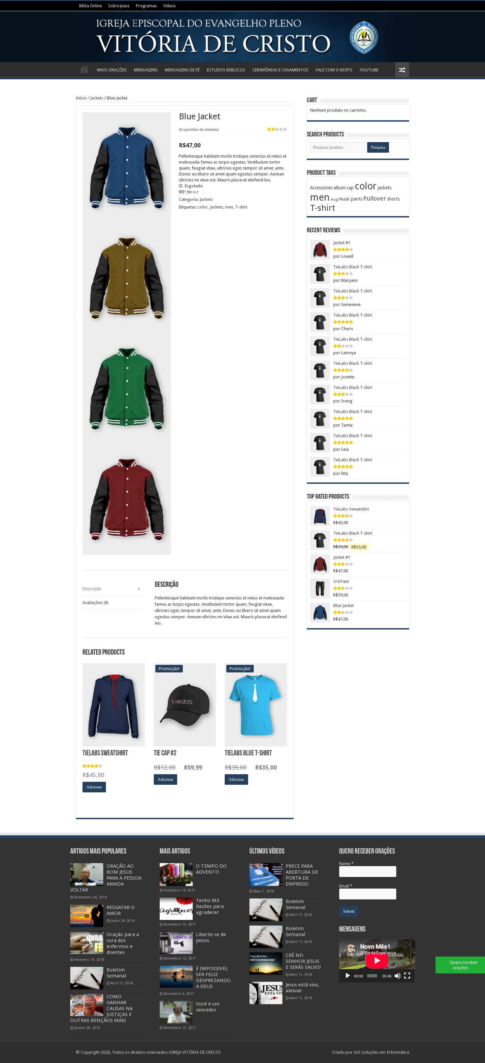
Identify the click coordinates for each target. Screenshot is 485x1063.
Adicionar (94, 787)
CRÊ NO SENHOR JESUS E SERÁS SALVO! (303, 961)
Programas (146, 6)
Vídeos (169, 6)
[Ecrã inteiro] (407, 975)
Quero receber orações (464, 965)
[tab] (112, 589)
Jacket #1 (341, 242)
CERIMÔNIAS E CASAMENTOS (280, 69)
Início (84, 69)
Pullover (374, 198)
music (344, 199)
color (203, 207)
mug (334, 199)
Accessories (321, 187)
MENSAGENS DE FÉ (182, 69)
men (229, 207)
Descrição (91, 588)
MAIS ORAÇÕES (112, 69)
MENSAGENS (146, 69)
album (340, 187)
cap (350, 187)
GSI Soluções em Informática (381, 1052)
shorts (393, 199)
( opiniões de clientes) (199, 130)
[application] (377, 960)
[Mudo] (397, 975)
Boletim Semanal (116, 973)
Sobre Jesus (118, 6)
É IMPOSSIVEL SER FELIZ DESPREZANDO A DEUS (213, 977)
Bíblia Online (90, 6)
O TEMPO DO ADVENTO (211, 869)
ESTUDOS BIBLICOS (226, 69)
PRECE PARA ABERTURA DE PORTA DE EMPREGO (302, 875)
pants (356, 199)
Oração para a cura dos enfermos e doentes (123, 943)
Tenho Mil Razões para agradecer (210, 906)
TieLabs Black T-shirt (352, 266)
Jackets (96, 97)
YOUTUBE (369, 69)
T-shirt (241, 207)
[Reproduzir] (347, 975)
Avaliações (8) (95, 602)
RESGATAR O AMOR (121, 910)
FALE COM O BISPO (334, 69)
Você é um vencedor (207, 1007)
